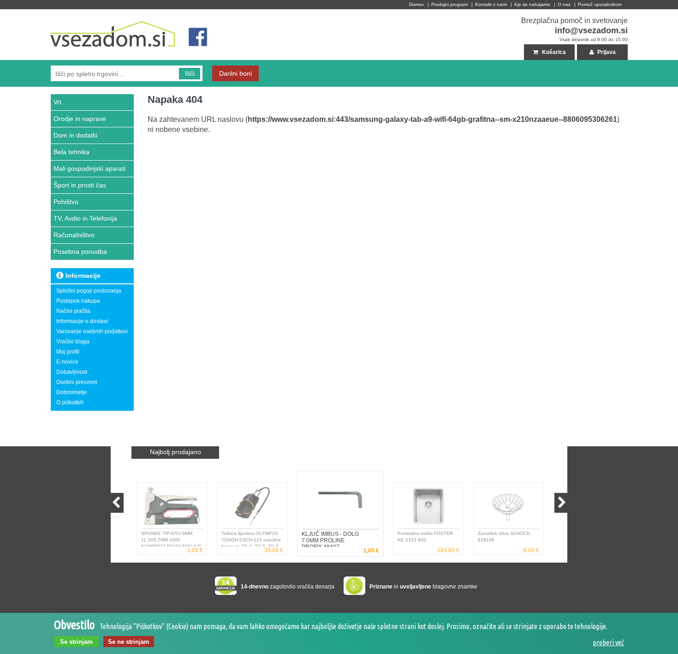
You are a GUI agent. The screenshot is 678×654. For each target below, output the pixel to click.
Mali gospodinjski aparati (89, 168)
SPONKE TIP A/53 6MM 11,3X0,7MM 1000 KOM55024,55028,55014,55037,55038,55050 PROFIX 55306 (171, 538)
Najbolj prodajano (175, 452)
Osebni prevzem (76, 382)
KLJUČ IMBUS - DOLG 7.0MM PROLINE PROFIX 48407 (330, 539)
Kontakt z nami (491, 4)
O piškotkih (70, 402)
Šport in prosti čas (80, 185)
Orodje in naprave (80, 118)
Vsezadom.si (67, 13)
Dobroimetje (71, 392)
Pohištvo (66, 201)
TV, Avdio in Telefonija (85, 218)
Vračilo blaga (72, 341)
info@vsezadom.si (591, 30)
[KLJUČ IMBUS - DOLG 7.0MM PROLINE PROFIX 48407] (340, 502)
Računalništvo (74, 235)
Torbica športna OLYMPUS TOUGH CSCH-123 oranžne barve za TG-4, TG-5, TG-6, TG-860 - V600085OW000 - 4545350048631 (251, 538)
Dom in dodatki (75, 135)
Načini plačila (73, 311)
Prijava (606, 52)
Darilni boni (235, 73)
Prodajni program (449, 4)
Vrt (57, 102)
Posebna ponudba (80, 251)
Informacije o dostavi (82, 321)
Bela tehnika (71, 152)
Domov (416, 4)
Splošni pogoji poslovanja (88, 291)
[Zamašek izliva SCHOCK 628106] (509, 508)
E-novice (67, 362)
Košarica (553, 52)
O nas (564, 4)
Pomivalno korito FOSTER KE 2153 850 (425, 536)
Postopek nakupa (78, 301)
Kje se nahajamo (532, 4)
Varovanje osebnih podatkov (92, 331)
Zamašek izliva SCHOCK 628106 (504, 536)
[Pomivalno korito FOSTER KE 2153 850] (428, 508)
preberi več (608, 642)
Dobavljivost (71, 372)
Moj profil (67, 351)
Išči (190, 73)
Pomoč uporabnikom (600, 4)
